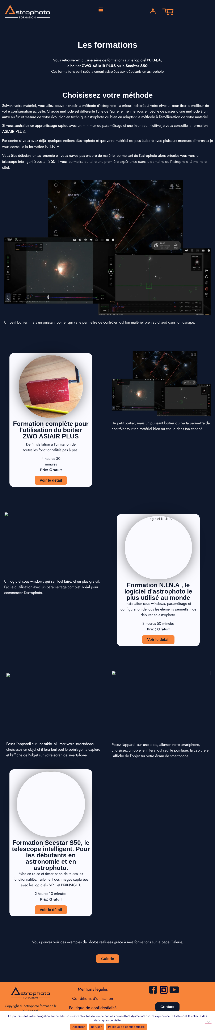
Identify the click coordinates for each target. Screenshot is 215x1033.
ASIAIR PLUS (13, 131)
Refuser (96, 1026)
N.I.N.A (52, 147)
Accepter (78, 1026)
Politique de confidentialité (93, 1008)
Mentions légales (93, 989)
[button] (101, 10)
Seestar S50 (44, 161)
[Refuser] (208, 1022)
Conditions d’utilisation (92, 998)
